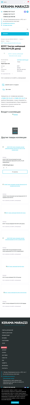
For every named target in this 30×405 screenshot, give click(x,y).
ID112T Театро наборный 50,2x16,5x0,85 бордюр (14, 303)
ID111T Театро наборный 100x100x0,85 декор (13, 223)
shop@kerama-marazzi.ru (9, 23)
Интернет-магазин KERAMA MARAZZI (9, 39)
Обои (3, 343)
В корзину (15, 172)
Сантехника (5, 340)
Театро (7, 41)
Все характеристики (5, 73)
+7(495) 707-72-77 (9, 14)
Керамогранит (6, 335)
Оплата (4, 352)
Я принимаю (15, 402)
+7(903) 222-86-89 (9, 16)
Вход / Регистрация (24, 2)
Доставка (8, 89)
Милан (2, 41)
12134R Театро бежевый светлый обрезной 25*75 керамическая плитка (15, 197)
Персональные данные (8, 378)
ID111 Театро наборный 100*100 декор (12, 277)
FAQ (3, 360)
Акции (4, 347)
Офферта (4, 363)
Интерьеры (5, 365)
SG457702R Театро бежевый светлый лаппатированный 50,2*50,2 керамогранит (13, 250)
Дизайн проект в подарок (12, 84)
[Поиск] (27, 29)
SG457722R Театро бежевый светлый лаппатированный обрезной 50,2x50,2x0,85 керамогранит (13, 161)
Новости (4, 357)
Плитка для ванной (7, 330)
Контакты (5, 368)
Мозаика (4, 338)
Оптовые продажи (7, 25)
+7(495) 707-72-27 (9, 11)
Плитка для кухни (7, 332)
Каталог (5, 33)
